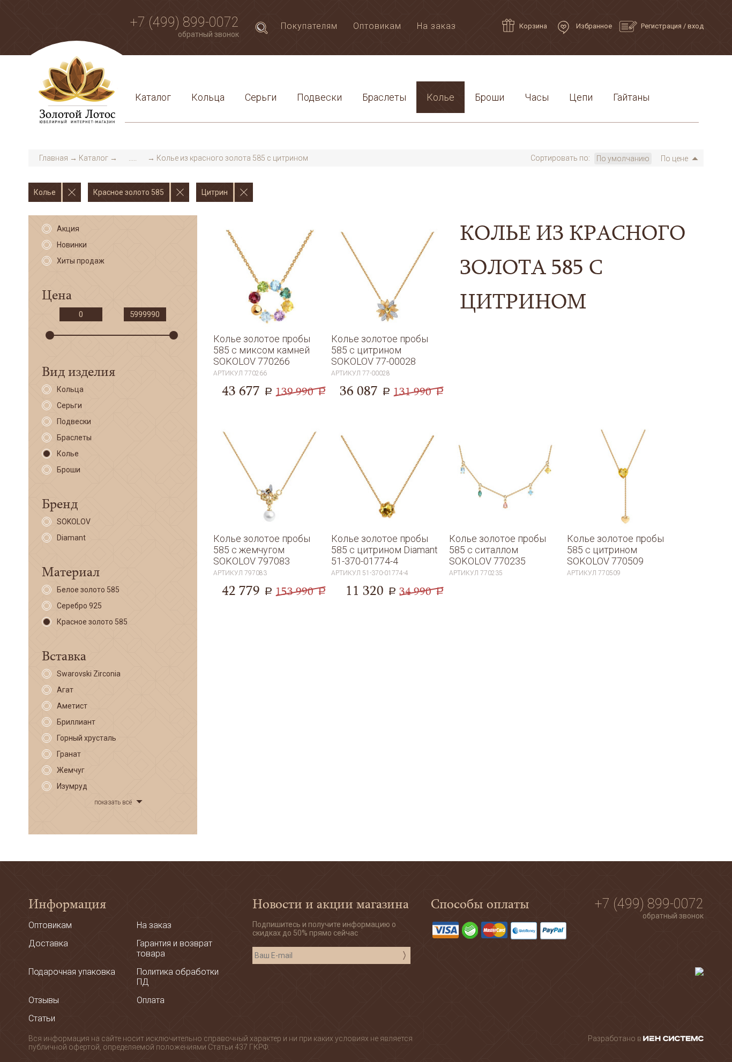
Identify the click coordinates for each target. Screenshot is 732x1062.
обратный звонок (208, 34)
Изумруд (72, 786)
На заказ (436, 26)
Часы (537, 97)
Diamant (71, 537)
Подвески (319, 97)
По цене (674, 158)
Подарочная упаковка (644, 71)
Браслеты (384, 97)
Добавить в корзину (269, 374)
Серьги (261, 97)
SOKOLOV (74, 521)
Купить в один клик (269, 397)
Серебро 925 (79, 605)
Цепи (581, 97)
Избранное (593, 26)
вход (696, 26)
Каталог (153, 97)
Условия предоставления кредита (509, 71)
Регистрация (661, 26)
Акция (68, 228)
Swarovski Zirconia (89, 673)
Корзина (533, 26)
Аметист (72, 706)
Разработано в (615, 1038)
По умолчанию (622, 158)
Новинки (72, 244)
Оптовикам (377, 26)
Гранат (69, 754)
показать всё (113, 802)
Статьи (179, 71)
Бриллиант (76, 722)
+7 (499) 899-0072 (184, 22)
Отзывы (43, 1000)
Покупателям (309, 26)
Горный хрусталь (86, 738)
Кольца (208, 97)
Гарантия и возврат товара (362, 71)
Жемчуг (71, 770)
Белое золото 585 (88, 589)
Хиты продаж (80, 261)
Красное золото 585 (92, 621)
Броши (489, 97)
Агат (65, 690)
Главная (53, 158)
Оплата (276, 71)
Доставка (227, 71)
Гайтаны (631, 97)
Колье (440, 97)
